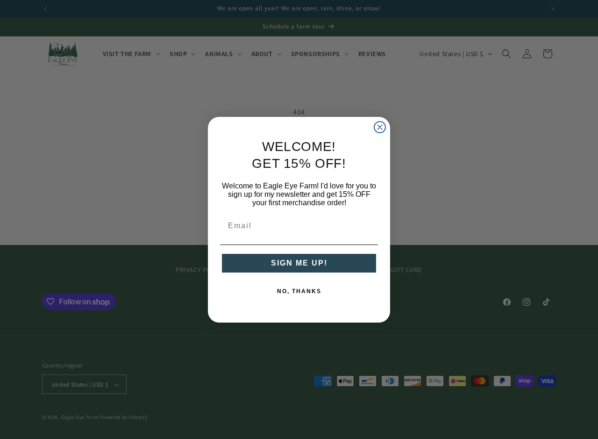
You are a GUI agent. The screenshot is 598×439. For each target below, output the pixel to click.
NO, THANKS (299, 291)
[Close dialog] (379, 127)
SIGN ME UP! (299, 263)
